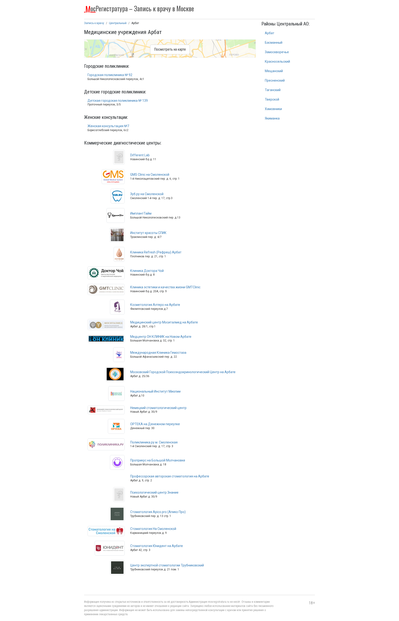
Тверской (272, 99)
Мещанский (274, 71)
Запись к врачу (94, 23)
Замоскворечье (277, 52)
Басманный (273, 42)
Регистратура (139, 8)
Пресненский (275, 80)
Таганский (273, 90)
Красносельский (277, 61)
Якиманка (272, 118)
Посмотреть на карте (170, 49)
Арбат (269, 33)
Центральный (118, 23)
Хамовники (273, 109)
